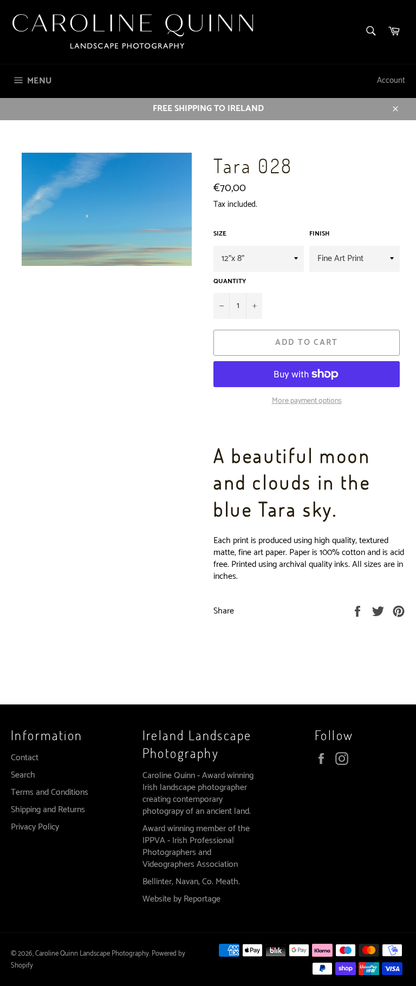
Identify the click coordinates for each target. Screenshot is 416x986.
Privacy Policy (35, 827)
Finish (319, 234)
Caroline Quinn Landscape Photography (92, 953)
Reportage (202, 899)
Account (391, 80)
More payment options (307, 401)
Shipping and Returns (48, 809)
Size (219, 234)
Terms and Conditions (49, 792)
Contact (24, 757)
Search (23, 775)
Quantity (229, 281)
